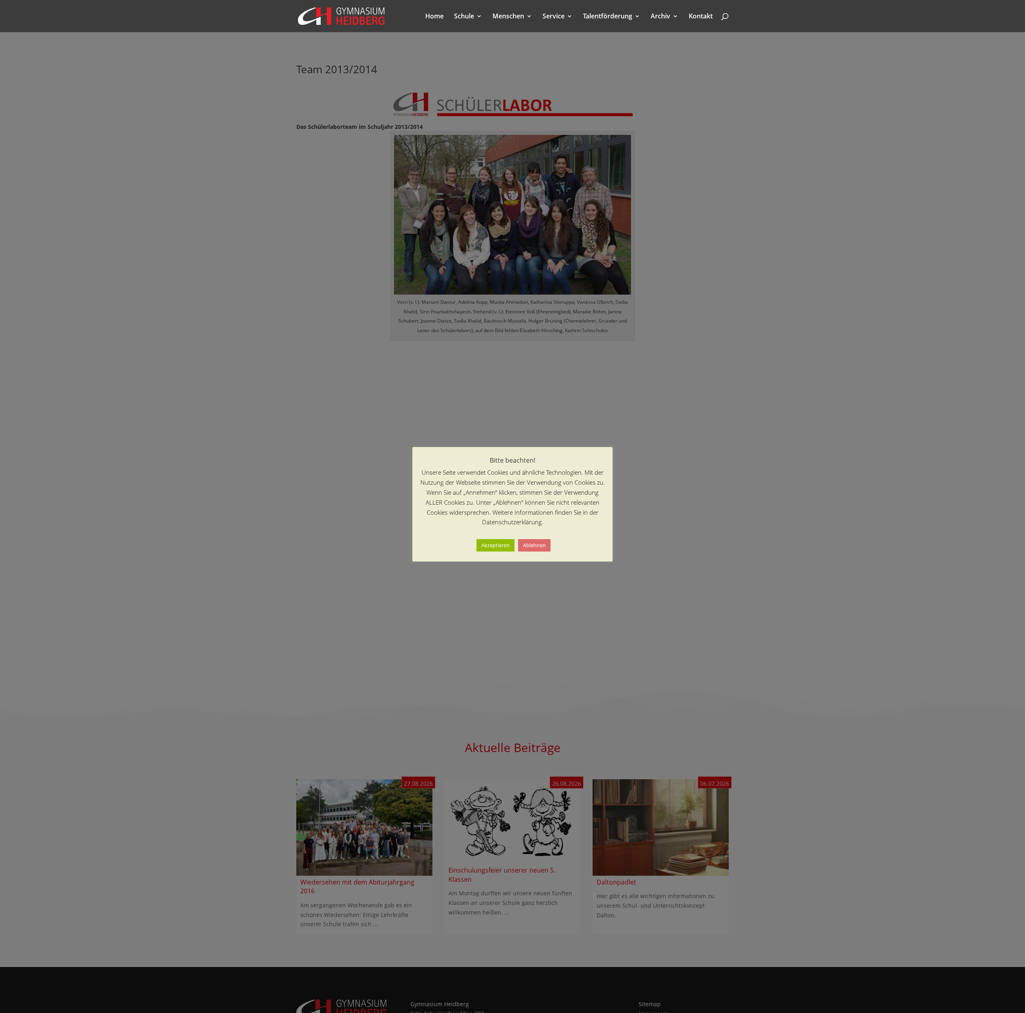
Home (434, 16)
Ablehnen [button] (534, 545)
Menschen (508, 16)
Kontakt (701, 16)
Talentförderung (607, 16)
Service (554, 16)
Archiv (660, 16)
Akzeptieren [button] (495, 545)
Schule (464, 16)
